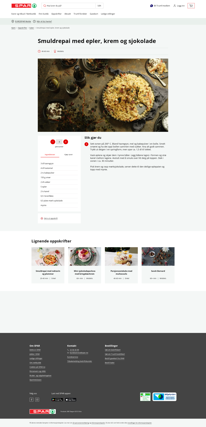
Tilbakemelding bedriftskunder (79, 361)
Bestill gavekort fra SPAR (114, 358)
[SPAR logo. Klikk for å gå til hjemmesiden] (24, 5)
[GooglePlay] (57, 400)
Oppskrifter (56, 14)
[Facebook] (31, 400)
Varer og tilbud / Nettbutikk (23, 14)
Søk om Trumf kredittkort (115, 354)
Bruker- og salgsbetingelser (41, 375)
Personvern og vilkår (38, 371)
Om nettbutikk (35, 363)
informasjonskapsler (98, 423)
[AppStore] (71, 400)
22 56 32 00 (74, 350)
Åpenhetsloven (35, 380)
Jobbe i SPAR (35, 354)
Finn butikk (44, 14)
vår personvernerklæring (81, 423)
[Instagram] (37, 400)
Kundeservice (72, 357)
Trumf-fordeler (80, 14)
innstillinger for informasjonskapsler (140, 423)
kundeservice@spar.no (79, 353)
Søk (99, 5)
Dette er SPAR (35, 350)
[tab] (50, 154)
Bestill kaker (110, 363)
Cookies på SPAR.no (37, 367)
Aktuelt (67, 14)
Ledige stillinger (108, 14)
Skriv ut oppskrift (51, 218)
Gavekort (94, 14)
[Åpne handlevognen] (191, 5)
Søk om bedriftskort (113, 350)
